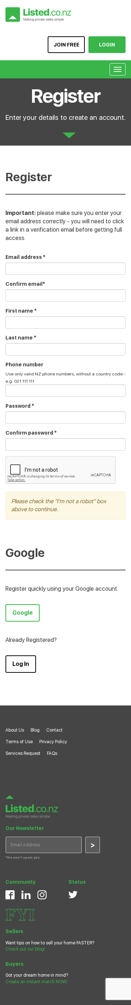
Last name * (20, 338)
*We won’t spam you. (23, 857)
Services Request (22, 753)
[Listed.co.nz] (38, 14)
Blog (35, 730)
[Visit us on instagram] (42, 894)
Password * (19, 406)
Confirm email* (25, 284)
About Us (14, 730)
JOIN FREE (66, 45)
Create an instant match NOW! (36, 981)
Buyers (14, 964)
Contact (54, 730)
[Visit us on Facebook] (10, 894)
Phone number (24, 364)
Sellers (14, 931)
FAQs (52, 753)
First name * (21, 311)
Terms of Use (19, 741)
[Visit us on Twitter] (73, 894)
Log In (20, 663)
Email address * (25, 257)
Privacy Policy (53, 741)
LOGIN (107, 45)
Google (22, 612)
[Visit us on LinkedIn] (26, 895)
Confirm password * (31, 433)
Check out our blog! (25, 949)
